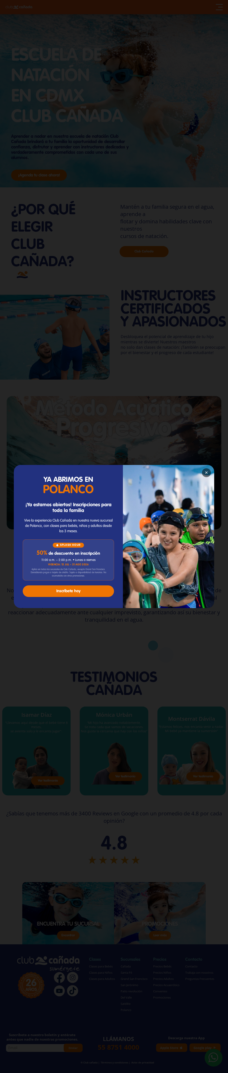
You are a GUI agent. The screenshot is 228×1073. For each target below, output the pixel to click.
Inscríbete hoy (68, 591)
